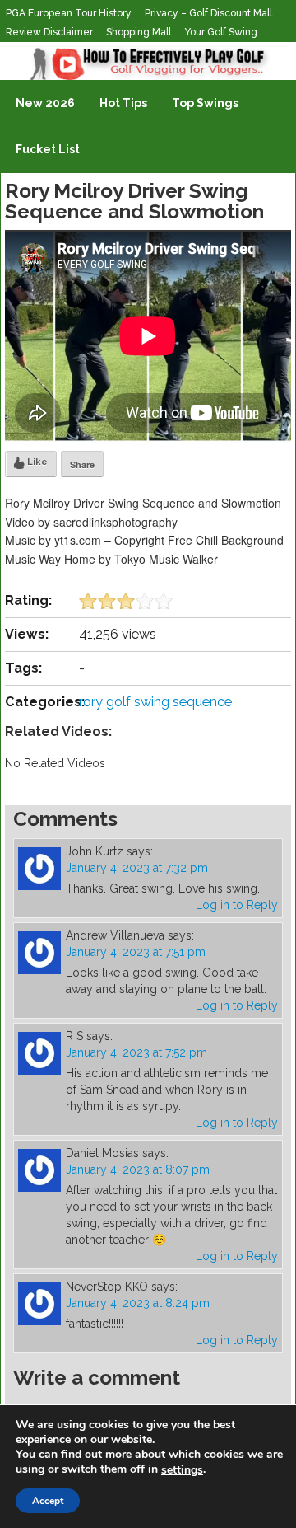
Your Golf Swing (220, 32)
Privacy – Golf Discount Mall (208, 13)
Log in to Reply (237, 905)
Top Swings (205, 103)
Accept (47, 1500)
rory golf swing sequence (155, 702)
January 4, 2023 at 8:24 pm (138, 1303)
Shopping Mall (138, 32)
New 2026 (45, 103)
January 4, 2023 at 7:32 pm (137, 867)
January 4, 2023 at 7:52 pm (136, 1052)
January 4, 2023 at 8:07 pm (138, 1169)
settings (182, 1470)
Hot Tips (123, 103)
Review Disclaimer (49, 32)
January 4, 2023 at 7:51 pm (136, 952)
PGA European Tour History (69, 13)
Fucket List (48, 149)
